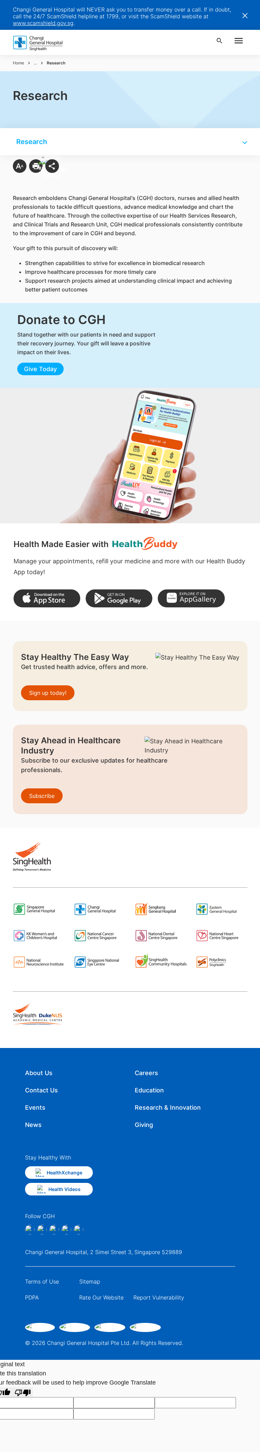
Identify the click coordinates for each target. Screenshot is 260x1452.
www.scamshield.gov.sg (43, 23)
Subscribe (42, 795)
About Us (38, 1072)
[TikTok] (66, 1229)
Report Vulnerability (158, 1297)
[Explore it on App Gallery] (191, 598)
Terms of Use (42, 1281)
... (35, 62)
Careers (146, 1072)
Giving (144, 1124)
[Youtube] (78, 1229)
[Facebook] (30, 1229)
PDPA (32, 1297)
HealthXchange (64, 1172)
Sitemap (89, 1281)
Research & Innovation (168, 1107)
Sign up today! (47, 692)
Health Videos (64, 1189)
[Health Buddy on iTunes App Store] (47, 598)
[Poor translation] (23, 1392)
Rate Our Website (101, 1297)
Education (149, 1090)
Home (18, 62)
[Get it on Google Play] (119, 598)
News (33, 1124)
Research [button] (31, 142)
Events (35, 1107)
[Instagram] (42, 1229)
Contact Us (41, 1090)
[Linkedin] (54, 1229)
